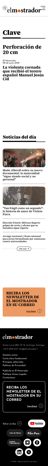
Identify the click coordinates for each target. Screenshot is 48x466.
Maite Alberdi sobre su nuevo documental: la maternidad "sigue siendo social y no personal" (23, 174)
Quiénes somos (10, 354)
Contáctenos (9, 377)
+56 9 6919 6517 (10, 348)
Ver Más (23, 248)
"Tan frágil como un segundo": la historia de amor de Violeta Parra (23, 211)
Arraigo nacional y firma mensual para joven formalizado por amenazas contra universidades (24, 238)
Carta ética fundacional (15, 358)
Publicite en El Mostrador (15, 370)
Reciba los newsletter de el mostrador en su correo (22, 298)
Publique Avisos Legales (15, 373)
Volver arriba (9, 423)
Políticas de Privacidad (14, 365)
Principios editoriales (13, 361)
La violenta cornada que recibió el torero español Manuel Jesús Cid (23, 73)
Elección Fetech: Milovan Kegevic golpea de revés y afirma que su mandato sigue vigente (21, 225)
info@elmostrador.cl (28, 348)
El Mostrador (9, 60)
